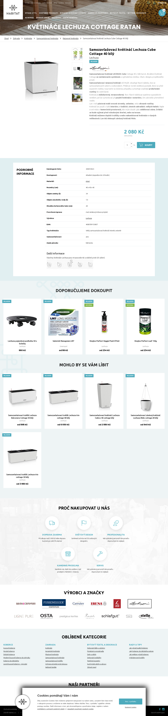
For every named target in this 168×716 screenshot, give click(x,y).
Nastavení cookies (130, 707)
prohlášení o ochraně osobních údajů (50, 709)
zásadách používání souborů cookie (80, 709)
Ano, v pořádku (130, 701)
